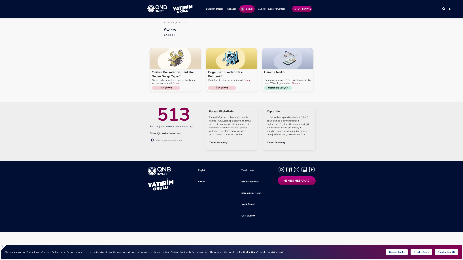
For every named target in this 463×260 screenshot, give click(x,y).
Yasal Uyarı (247, 170)
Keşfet (201, 170)
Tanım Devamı (217, 142)
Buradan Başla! (214, 8)
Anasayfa (169, 22)
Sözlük (249, 8)
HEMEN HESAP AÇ (302, 9)
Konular (231, 8)
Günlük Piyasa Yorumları (271, 8)
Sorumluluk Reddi (251, 193)
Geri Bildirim (248, 215)
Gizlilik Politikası (250, 181)
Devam (176, 83)
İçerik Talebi (247, 204)
